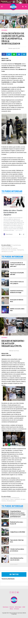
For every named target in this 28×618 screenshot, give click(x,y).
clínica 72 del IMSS (6, 246)
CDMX (23, 607)
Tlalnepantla (20, 249)
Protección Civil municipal (8, 249)
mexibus (3, 500)
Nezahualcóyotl (11, 500)
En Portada (16, 608)
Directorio (12, 607)
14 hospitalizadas (16, 245)
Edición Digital (18, 607)
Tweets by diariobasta (8, 579)
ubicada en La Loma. (7, 251)
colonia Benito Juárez (7, 499)
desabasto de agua (19, 499)
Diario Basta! (5, 607)
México (11, 608)
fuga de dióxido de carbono (9, 248)
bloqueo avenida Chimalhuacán (10, 497)
